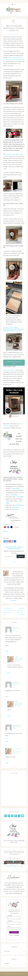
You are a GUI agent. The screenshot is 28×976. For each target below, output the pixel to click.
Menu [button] (15, 4)
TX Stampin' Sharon (14, 10)
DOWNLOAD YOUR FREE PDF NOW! (14, 362)
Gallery (16, 33)
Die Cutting (11, 33)
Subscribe (20, 556)
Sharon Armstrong (17, 748)
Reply (6, 651)
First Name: (10, 915)
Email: (9, 926)
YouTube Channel (20, 505)
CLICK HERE (15, 488)
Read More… (14, 600)
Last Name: (10, 920)
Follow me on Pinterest (9, 370)
